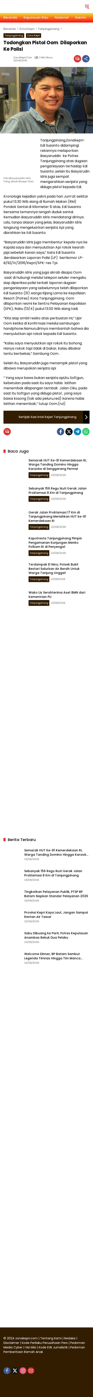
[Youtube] (30, 1370)
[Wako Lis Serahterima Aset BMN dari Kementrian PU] (14, 598)
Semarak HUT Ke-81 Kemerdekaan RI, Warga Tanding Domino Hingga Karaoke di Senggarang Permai (58, 464)
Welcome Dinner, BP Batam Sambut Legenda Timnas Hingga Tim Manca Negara (52, 956)
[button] (87, 6)
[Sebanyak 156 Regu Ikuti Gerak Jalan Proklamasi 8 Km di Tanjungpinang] (14, 494)
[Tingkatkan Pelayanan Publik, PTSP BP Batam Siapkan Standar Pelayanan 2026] (12, 895)
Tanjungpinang (14, 35)
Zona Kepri (33, 35)
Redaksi (69, 1338)
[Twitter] (69, 431)
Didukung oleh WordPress (23, 1386)
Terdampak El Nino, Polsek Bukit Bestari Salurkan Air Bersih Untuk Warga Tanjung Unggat (54, 568)
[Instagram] (22, 1370)
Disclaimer (11, 1343)
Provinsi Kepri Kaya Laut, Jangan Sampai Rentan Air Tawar (56, 915)
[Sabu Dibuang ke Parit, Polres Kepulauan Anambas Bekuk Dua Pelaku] (12, 937)
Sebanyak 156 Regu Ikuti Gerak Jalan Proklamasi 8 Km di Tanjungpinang (58, 490)
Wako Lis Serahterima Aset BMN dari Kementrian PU (57, 594)
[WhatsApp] (86, 431)
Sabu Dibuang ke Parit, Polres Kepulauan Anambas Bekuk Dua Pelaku (56, 935)
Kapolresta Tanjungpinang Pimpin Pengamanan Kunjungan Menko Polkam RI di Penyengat (55, 542)
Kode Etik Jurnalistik (53, 1347)
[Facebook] (60, 431)
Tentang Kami (51, 1338)
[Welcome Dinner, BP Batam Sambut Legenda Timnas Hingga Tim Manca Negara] (12, 958)
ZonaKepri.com (22, 57)
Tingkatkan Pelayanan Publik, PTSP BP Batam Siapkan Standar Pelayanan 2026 (56, 894)
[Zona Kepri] (35, 6)
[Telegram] (77, 431)
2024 (10, 1338)
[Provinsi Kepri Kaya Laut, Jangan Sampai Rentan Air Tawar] (12, 916)
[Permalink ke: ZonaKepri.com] (8, 59)
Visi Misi (30, 1347)
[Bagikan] (86, 58)
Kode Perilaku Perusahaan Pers (45, 1343)
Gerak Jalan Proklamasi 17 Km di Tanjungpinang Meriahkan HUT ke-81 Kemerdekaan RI (57, 516)
